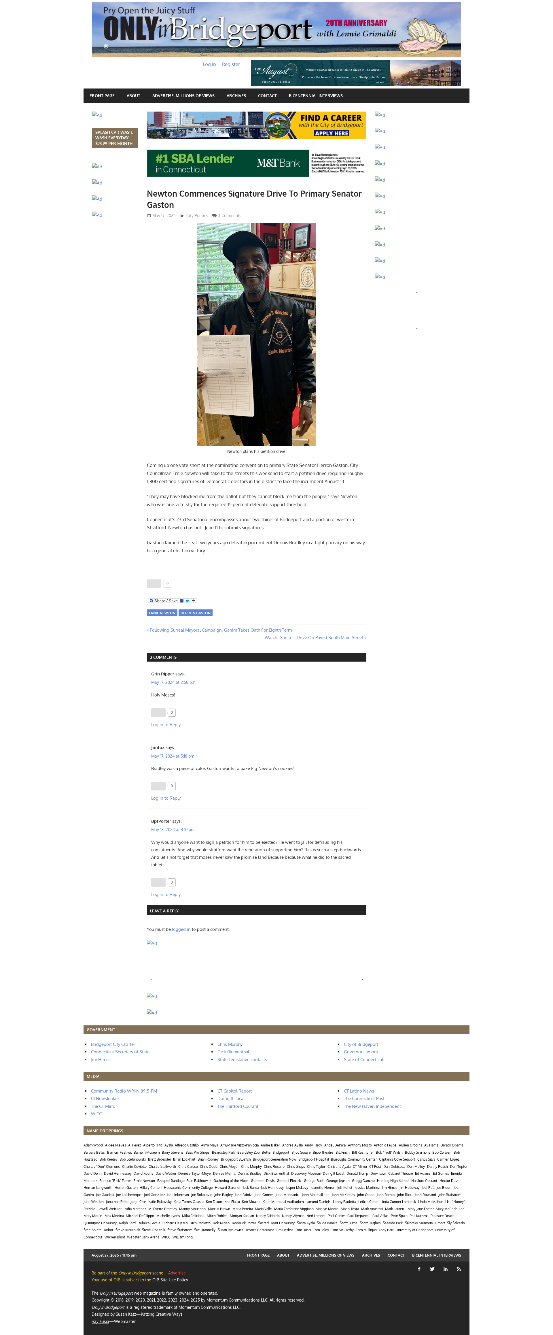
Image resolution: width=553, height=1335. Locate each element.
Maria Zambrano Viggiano (294, 1209)
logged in (181, 929)
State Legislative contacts (242, 1059)
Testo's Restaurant (259, 1230)
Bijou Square (301, 1152)
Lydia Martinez (135, 1209)
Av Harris (431, 1145)
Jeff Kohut (344, 1187)
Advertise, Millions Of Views (183, 95)
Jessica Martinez (367, 1187)
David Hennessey (118, 1173)
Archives (236, 95)
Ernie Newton (162, 613)
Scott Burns (348, 1223)
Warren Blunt (115, 1237)
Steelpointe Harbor (98, 1230)
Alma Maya (209, 1145)
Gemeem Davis (263, 1180)
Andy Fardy (313, 1145)
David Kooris (143, 1173)
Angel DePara (335, 1145)
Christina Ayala (339, 1166)
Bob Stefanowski (133, 1159)
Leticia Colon (368, 1202)
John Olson (365, 1195)
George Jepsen (338, 1180)
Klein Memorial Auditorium (283, 1202)
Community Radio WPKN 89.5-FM (124, 1091)
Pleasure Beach (442, 1216)
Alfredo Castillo (187, 1145)
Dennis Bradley (250, 1173)
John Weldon (94, 1202)
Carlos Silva (426, 1159)
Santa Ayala (306, 1223)
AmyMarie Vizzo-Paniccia (239, 1145)
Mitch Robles (217, 1216)
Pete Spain (399, 1216)
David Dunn (93, 1173)
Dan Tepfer (458, 1166)
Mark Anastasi (372, 1209)
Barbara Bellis (94, 1152)
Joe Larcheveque (129, 1195)
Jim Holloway (409, 1187)
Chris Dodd (208, 1166)
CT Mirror (360, 1166)
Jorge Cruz (138, 1202)
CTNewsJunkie (105, 1098)
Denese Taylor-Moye (194, 1173)
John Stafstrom (449, 1195)
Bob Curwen (441, 1152)
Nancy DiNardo (268, 1216)
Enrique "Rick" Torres (115, 1180)
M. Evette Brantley (162, 1209)
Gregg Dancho (363, 1180)
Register (231, 64)
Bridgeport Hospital (313, 1159)
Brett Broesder (159, 1159)
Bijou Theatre (323, 1152)
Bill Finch (343, 1152)
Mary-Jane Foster (421, 1209)
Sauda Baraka (327, 1223)
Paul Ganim (336, 1216)
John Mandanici (288, 1195)
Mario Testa (350, 1209)
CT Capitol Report (234, 1091)
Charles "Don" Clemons (102, 1166)
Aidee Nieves (115, 1145)
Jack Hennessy (272, 1187)
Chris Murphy (230, 1044)
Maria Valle (263, 1209)
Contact (267, 95)
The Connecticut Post (364, 1098)
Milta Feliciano (193, 1216)
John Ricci (404, 1195)
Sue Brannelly (204, 1230)
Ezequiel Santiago (171, 1180)
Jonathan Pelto (117, 1202)
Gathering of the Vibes (231, 1180)
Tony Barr (386, 1230)
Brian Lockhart (184, 1159)
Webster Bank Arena (143, 1237)
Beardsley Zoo (248, 1152)
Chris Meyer (229, 1166)
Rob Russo (221, 1223)
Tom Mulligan (366, 1230)
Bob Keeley (109, 1159)
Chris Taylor (316, 1166)
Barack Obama (452, 1145)
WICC (96, 1113)
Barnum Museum (147, 1152)
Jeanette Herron (322, 1187)
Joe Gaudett (105, 1195)
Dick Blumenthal (233, 1052)
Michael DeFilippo (140, 1216)
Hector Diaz (449, 1180)
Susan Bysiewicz (230, 1230)
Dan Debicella (394, 1166)
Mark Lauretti (395, 1209)
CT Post (375, 1166)
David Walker (166, 1173)
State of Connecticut (363, 1059)
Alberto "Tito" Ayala (158, 1145)
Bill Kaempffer (363, 1152)
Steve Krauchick (127, 1230)
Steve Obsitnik (153, 1230)
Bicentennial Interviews (316, 95)
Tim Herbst (284, 1230)
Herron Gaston (196, 613)
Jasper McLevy (297, 1187)
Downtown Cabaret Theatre (391, 1173)
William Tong (183, 1237)
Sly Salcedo (456, 1223)
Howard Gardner (227, 1187)
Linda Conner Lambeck (398, 1202)
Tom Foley (321, 1230)
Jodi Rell (428, 1187)
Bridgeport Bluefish (236, 1159)
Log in (209, 64)
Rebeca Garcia (149, 1223)
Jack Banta (251, 1187)
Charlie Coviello (134, 1166)
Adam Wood (93, 1145)
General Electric (289, 1180)
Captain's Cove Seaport (397, 1159)
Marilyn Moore (327, 1209)
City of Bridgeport (361, 1044)
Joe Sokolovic (201, 1195)
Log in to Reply (166, 724)
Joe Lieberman (178, 1195)
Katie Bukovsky (160, 1202)
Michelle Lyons (168, 1216)
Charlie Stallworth (162, 1166)
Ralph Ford (127, 1223)
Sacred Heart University (276, 1223)
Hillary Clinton (151, 1187)
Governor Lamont (361, 1052)
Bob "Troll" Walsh (389, 1152)
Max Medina (114, 1216)
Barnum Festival (119, 1152)
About (133, 95)
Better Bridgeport (275, 1152)
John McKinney (343, 1195)
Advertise (177, 1272)
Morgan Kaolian (242, 1216)
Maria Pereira (242, 1209)
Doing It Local (231, 1098)
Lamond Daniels (318, 1202)
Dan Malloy (416, 1166)
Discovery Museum (306, 1173)
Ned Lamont (315, 1216)
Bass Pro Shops (197, 1152)
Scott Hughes (370, 1223)
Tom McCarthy (342, 1230)
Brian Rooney (208, 1159)
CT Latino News (359, 1091)
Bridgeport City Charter (113, 1044)
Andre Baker (270, 1145)
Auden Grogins (410, 1145)
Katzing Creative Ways (162, 1314)
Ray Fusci (100, 1321)
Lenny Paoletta (344, 1202)
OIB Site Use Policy (170, 1279)
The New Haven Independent (372, 1106)
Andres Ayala (292, 1145)
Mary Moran (93, 1216)
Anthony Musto (360, 1145)
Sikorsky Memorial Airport (425, 1223)
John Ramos (386, 1195)
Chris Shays (296, 1166)
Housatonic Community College (188, 1187)
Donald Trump (357, 1173)
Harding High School (393, 1180)
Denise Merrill (224, 1173)
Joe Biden (443, 1187)
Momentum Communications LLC (237, 1300)
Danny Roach (437, 1166)
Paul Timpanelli (358, 1216)
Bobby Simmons (417, 1152)
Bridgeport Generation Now (274, 1159)
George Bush (314, 1180)
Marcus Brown (219, 1209)
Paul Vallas (380, 1216)
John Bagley (223, 1195)
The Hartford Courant (237, 1106)
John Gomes (264, 1195)
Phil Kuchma (419, 1216)
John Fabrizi (243, 1195)
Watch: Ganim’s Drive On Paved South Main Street (314, 637)
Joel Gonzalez (154, 1195)
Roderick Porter (244, 1223)
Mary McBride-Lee (450, 1209)
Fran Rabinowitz (199, 1180)
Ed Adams (423, 1173)
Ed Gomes (441, 1173)
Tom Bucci (303, 1230)
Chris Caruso (188, 1166)
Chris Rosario (274, 1166)
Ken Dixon (214, 1202)
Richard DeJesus (175, 1223)
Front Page (102, 95)
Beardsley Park (223, 1152)
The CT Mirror (104, 1106)
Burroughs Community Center (354, 1159)
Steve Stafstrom (179, 1230)
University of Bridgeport (414, 1230)
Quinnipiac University (100, 1223)
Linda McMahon (430, 1202)
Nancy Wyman (293, 1216)
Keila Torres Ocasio (189, 1202)
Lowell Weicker (110, 1209)
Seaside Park (393, 1223)
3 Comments (229, 215)
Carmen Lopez (448, 1159)
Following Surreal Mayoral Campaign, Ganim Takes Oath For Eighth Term (220, 630)
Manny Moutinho (192, 1209)
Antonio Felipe (385, 1145)
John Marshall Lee (315, 1195)
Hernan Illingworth (98, 1187)
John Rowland (425, 1195)
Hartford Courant (424, 1180)
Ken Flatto (232, 1202)
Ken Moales (251, 1202)
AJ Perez (134, 1145)
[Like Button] (154, 583)
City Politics (197, 215)
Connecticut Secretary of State (120, 1052)
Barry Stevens (172, 1152)
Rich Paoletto (200, 1223)
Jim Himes (101, 1059)
